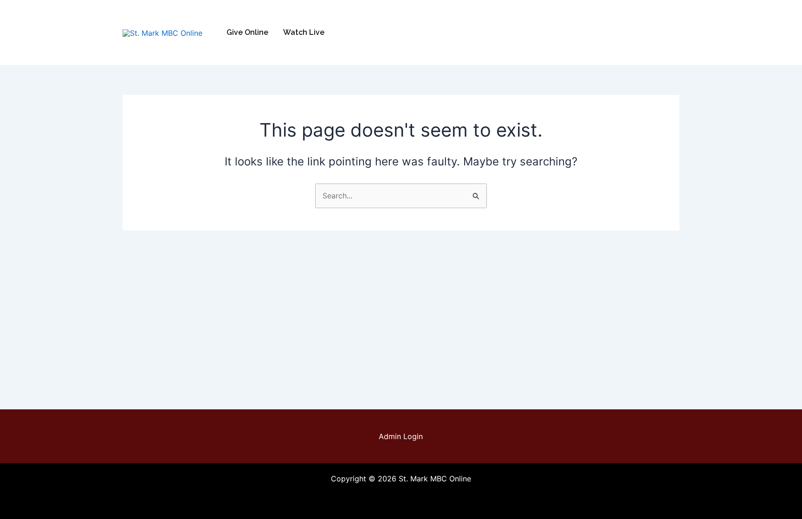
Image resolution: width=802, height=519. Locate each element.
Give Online (247, 32)
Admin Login (401, 436)
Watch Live (303, 32)
